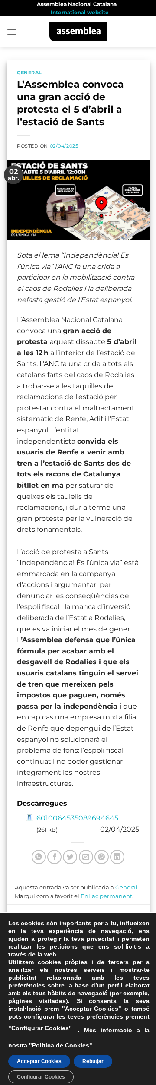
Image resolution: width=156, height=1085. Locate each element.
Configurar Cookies (41, 1077)
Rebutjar (93, 1061)
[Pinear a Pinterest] (101, 857)
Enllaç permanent (106, 896)
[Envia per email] (86, 857)
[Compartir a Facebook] (54, 857)
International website (80, 12)
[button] (11, 31)
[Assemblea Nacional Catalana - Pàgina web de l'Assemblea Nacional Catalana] (78, 31)
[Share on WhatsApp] (39, 857)
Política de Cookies (60, 1045)
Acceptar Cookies (39, 1061)
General (29, 72)
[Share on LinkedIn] (117, 857)
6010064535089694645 (77, 818)
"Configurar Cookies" (40, 1028)
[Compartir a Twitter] (70, 857)
